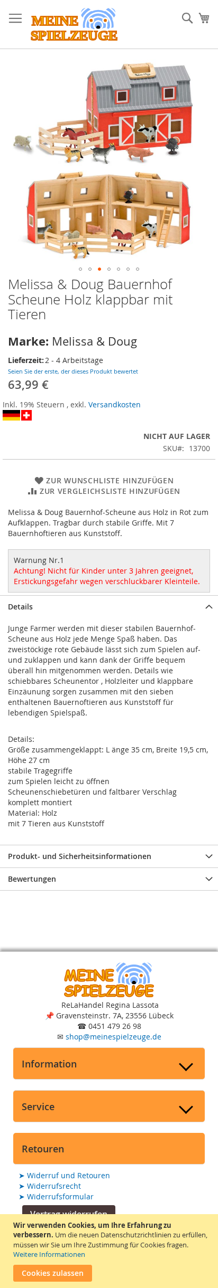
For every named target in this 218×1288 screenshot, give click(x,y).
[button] (80, 269)
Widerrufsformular (56, 1196)
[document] (110, 1251)
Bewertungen (32, 879)
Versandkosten (114, 404)
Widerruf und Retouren (64, 1175)
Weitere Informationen (49, 1254)
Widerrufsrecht (50, 1186)
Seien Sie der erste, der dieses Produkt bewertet (73, 371)
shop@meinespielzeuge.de (113, 1037)
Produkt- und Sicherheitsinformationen (79, 856)
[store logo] (74, 24)
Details (20, 607)
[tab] (109, 606)
